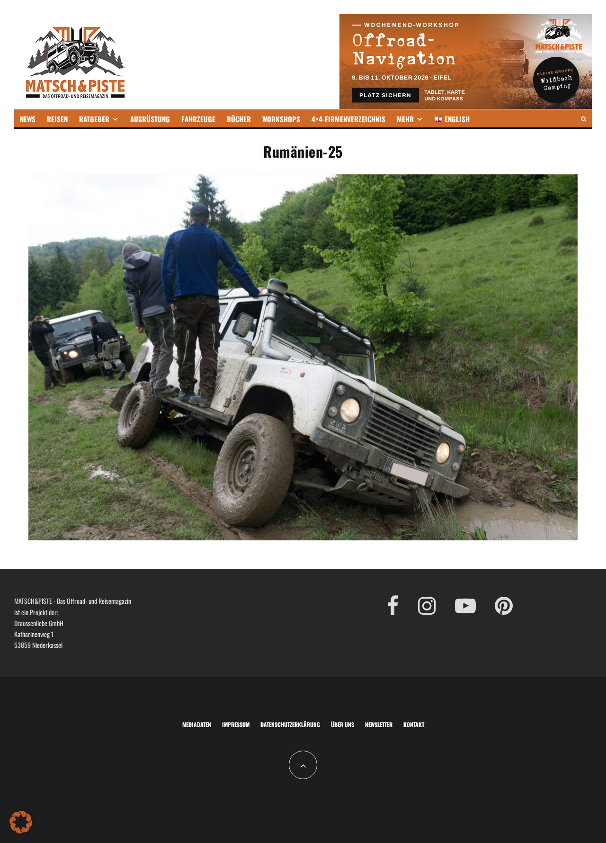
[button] (21, 822)
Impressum (236, 724)
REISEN (57, 119)
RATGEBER (94, 119)
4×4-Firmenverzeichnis (348, 119)
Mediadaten (196, 724)
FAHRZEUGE (198, 119)
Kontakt (413, 724)
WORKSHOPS (281, 119)
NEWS (28, 119)
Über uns (342, 724)
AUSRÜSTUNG (150, 119)
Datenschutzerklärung (290, 724)
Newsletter (378, 724)
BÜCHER (239, 119)
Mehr (405, 119)
